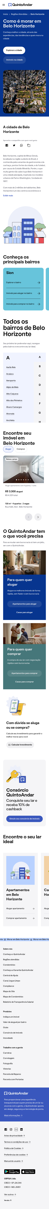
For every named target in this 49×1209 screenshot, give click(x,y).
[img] (23, 469)
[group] (23, 483)
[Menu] (3, 4)
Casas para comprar (24, 682)
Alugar (8, 449)
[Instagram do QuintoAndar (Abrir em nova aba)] (11, 1129)
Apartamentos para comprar (24, 673)
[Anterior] (28, 517)
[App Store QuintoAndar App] (28, 1171)
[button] (23, 483)
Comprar (21, 449)
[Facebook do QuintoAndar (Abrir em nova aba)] (5, 1129)
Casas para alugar (24, 612)
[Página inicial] (20, 4)
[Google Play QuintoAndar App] (12, 1171)
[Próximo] (38, 517)
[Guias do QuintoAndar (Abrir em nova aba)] (16, 1129)
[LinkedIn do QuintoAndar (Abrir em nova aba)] (21, 1129)
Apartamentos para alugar (24, 604)
